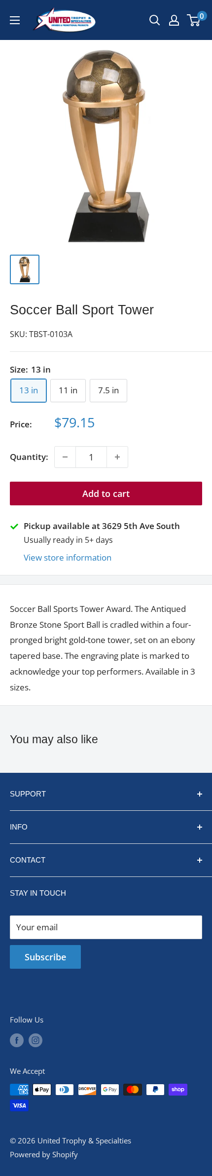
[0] (194, 20)
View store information (67, 557)
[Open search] (154, 20)
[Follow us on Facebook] (17, 1039)
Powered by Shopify (44, 1154)
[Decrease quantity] (65, 457)
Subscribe (45, 957)
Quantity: (29, 456)
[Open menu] (15, 20)
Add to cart (106, 493)
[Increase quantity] (117, 457)
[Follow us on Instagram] (35, 1039)
